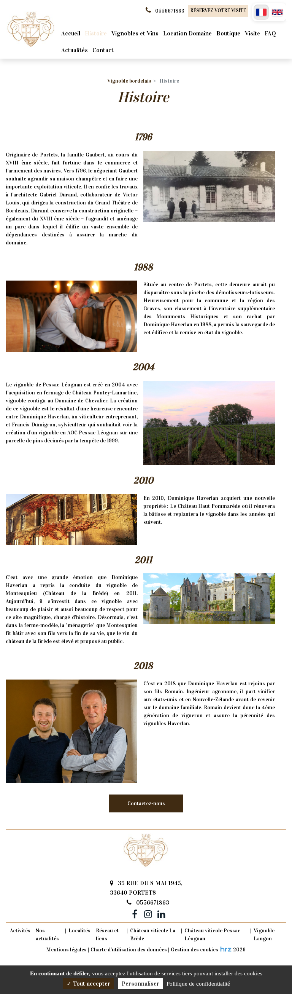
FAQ (270, 33)
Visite (252, 33)
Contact (103, 50)
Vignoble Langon (264, 934)
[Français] (261, 12)
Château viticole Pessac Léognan (212, 934)
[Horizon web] (226, 949)
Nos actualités (47, 934)
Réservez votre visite (218, 11)
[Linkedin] (161, 913)
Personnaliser (140, 983)
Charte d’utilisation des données (128, 949)
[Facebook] (134, 913)
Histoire (96, 33)
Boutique (228, 33)
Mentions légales (66, 949)
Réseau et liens (107, 934)
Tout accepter (90, 983)
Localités (79, 930)
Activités (20, 930)
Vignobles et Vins (135, 33)
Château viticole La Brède (152, 934)
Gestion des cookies (194, 949)
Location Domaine (187, 33)
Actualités (74, 50)
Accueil (70, 33)
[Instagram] (148, 913)
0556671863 (152, 902)
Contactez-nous (146, 803)
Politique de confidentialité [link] (198, 984)
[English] (277, 12)
